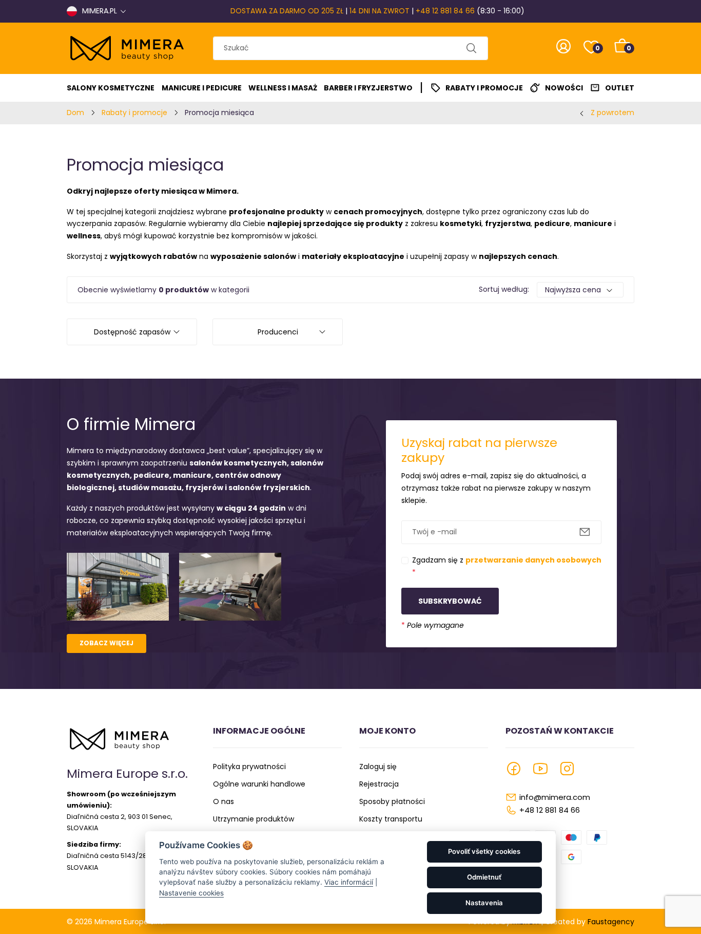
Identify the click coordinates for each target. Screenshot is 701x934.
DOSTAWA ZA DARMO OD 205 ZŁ (286, 11)
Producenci (278, 332)
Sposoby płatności (392, 801)
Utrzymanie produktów (253, 819)
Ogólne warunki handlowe (259, 784)
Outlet (619, 88)
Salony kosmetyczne (110, 88)
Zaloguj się (378, 766)
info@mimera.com (554, 797)
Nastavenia (484, 903)
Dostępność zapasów (132, 332)
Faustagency (611, 922)
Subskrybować (450, 601)
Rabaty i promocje (484, 88)
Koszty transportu (390, 819)
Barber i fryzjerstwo (368, 88)
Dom (75, 112)
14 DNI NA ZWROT (379, 11)
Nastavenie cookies (191, 893)
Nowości (564, 88)
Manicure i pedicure (202, 88)
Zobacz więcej (106, 643)
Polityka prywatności (249, 766)
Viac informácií (348, 882)
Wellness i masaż (282, 88)
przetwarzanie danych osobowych (533, 560)
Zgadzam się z (506, 566)
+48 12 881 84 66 (445, 11)
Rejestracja (379, 784)
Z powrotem (612, 112)
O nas (223, 801)
